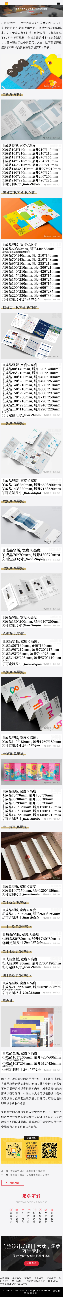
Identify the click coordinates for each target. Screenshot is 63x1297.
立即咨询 (31, 1263)
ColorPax (53, 1281)
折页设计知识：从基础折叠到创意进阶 (29, 1175)
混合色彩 (39, 1278)
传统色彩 (16, 1278)
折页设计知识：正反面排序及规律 (27, 1171)
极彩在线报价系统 (36, 1281)
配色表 (27, 1278)
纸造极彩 (51, 1278)
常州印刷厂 (18, 1281)
